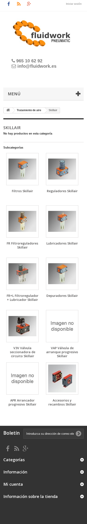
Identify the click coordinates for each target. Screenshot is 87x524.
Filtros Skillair (22, 191)
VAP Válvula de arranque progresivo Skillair (62, 352)
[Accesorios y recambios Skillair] (62, 378)
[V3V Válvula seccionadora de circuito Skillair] (22, 326)
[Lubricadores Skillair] (62, 221)
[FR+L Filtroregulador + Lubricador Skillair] (22, 274)
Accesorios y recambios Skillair (62, 402)
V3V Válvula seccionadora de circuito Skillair (22, 352)
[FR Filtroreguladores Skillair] (22, 221)
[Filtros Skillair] (22, 169)
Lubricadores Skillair (62, 243)
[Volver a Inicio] (8, 110)
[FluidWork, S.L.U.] (43, 31)
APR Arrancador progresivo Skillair (22, 402)
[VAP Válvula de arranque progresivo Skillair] (62, 326)
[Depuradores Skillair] (62, 274)
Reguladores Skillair (62, 191)
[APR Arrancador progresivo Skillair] (22, 378)
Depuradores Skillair (62, 296)
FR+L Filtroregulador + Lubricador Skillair (22, 298)
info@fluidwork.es (36, 66)
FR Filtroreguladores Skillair (22, 245)
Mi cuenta (13, 484)
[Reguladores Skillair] (62, 169)
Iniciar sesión (74, 3)
